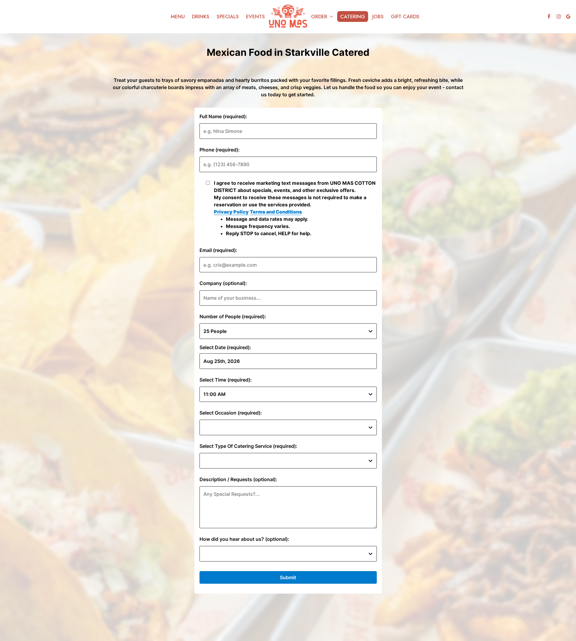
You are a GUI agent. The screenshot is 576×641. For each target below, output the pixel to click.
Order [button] (320, 16)
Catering (352, 16)
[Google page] (568, 16)
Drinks (200, 16)
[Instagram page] (558, 16)
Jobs (378, 16)
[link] (288, 16)
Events (255, 16)
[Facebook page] (549, 16)
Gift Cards (405, 16)
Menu (178, 16)
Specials (228, 16)
